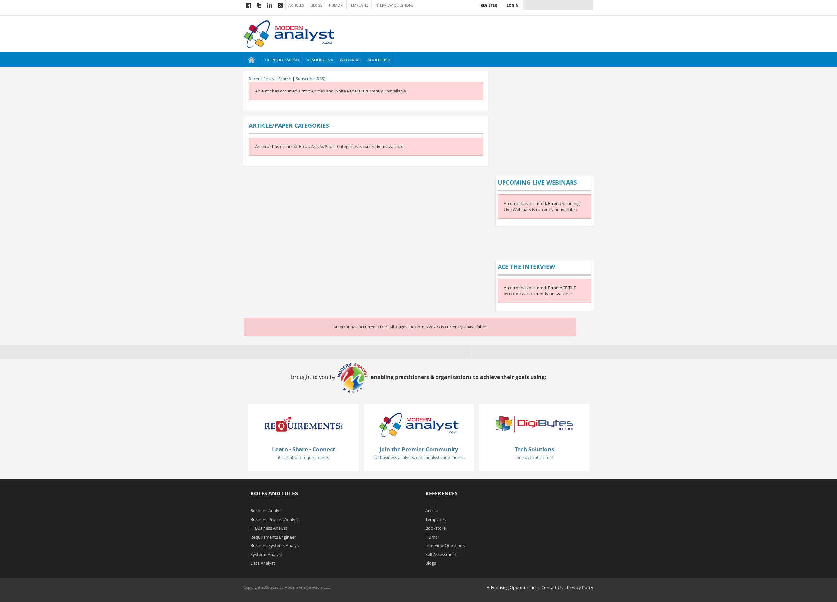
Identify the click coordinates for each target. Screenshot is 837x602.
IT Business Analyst (268, 528)
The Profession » (281, 60)
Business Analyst (266, 510)
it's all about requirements (303, 457)
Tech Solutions (534, 449)
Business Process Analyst (274, 519)
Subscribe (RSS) (310, 79)
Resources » (320, 60)
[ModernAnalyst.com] (419, 424)
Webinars (350, 60)
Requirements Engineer (273, 537)
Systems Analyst (266, 554)
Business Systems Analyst (275, 545)
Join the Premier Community (418, 449)
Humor (336, 5)
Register (489, 5)
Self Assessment (440, 554)
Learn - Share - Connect (303, 449)
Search (284, 79)
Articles (296, 5)
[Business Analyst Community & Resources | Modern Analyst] (289, 33)
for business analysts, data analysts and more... (419, 457)
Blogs (316, 5)
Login (513, 5)
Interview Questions (394, 5)
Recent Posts (261, 79)
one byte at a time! (534, 457)
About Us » (378, 60)
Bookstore (435, 528)
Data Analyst (262, 563)
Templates (359, 5)
